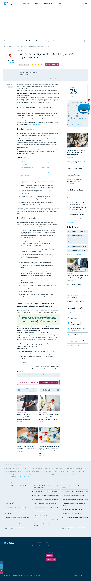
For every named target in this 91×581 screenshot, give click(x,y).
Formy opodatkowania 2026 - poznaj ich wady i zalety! (18, 523)
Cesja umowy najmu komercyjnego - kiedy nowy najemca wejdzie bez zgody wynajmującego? (76, 168)
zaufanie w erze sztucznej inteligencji (64, 470)
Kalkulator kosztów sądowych (78, 231)
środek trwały (59, 468)
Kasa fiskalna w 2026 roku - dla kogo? (14, 490)
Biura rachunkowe (59, 41)
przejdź (84, 110)
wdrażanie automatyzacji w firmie (60, 471)
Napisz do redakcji (51, 559)
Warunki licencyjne (50, 572)
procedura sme (49, 473)
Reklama (37, 3)
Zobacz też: (21, 158)
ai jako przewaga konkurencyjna (31, 471)
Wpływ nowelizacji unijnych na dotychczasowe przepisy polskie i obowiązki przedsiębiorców (39, 78)
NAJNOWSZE (69, 147)
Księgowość (17, 41)
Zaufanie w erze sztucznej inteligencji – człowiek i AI (46, 499)
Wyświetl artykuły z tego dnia (74, 124)
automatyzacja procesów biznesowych (14, 471)
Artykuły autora (10, 62)
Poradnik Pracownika (36, 545)
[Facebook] (1, 562)
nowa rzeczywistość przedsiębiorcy (78, 471)
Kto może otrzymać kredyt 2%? (69, 523)
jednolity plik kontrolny (30, 474)
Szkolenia (59, 3)
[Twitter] (1, 565)
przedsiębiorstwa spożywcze (44, 97)
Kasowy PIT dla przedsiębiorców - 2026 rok (15, 507)
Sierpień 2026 (77, 102)
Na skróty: (21, 70)
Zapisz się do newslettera (52, 64)
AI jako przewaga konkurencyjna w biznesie (44, 511)
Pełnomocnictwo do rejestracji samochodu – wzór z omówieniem (77, 203)
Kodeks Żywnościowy (24, 74)
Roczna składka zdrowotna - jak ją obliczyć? (15, 498)
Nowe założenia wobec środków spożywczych (30, 72)
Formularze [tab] (84, 312)
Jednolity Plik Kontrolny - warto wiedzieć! (72, 513)
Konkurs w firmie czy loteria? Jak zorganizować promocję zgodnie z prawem (76, 152)
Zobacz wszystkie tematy (24, 476)
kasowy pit (51, 468)
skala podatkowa (17, 470)
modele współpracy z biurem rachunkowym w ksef (16, 473)
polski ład (79, 474)
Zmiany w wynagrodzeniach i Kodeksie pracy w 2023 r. (75, 499)
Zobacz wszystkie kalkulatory (74, 254)
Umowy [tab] (69, 312)
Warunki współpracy (28, 572)
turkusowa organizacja (79, 470)
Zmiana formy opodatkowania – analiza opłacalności (31, 375)
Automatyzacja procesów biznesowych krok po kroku (46, 507)
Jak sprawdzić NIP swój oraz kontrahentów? (15, 486)
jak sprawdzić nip (8, 468)
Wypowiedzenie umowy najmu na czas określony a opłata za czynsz (78, 219)
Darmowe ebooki (48, 3)
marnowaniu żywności (34, 124)
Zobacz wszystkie (71, 183)
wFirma (33, 548)
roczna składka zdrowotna (42, 468)
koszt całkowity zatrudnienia (47, 470)
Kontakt (47, 545)
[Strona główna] (4, 46)
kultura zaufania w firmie (45, 471)
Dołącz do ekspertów (50, 549)
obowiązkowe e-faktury (42, 474)
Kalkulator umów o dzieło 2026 (78, 246)
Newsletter (49, 555)
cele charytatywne (30, 337)
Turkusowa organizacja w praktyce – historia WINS (45, 503)
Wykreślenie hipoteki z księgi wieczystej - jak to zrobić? (76, 198)
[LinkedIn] (1, 567)
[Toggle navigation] (86, 3)
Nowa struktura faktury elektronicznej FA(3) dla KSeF (75, 491)
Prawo (38, 41)
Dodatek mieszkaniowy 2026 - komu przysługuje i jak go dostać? (78, 208)
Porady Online (26, 3)
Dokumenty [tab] (76, 312)
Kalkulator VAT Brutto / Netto (78, 250)
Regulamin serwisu (18, 572)
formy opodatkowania (69, 468)
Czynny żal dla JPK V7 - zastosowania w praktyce (45, 491)
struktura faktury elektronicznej (37, 473)
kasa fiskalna (16, 468)
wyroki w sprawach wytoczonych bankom (65, 474)
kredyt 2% (52, 474)
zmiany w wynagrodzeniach (60, 473)
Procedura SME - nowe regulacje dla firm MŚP (73, 495)
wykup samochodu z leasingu (27, 468)
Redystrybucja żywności (25, 76)
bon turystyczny (13, 476)
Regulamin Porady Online (39, 572)
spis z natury (25, 470)
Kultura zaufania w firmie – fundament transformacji (45, 516)
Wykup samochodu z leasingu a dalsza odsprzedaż (17, 494)
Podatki (28, 41)
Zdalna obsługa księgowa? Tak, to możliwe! (72, 509)
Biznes (6, 41)
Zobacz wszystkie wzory (73, 345)
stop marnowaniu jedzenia (24, 64)
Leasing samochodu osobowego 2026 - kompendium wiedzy (24, 417)
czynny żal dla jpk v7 (34, 470)
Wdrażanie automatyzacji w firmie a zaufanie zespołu (46, 520)
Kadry (47, 41)
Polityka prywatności (8, 572)
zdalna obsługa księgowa (18, 474)
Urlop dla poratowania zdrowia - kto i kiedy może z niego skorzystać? (78, 213)
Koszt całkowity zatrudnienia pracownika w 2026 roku (46, 495)
